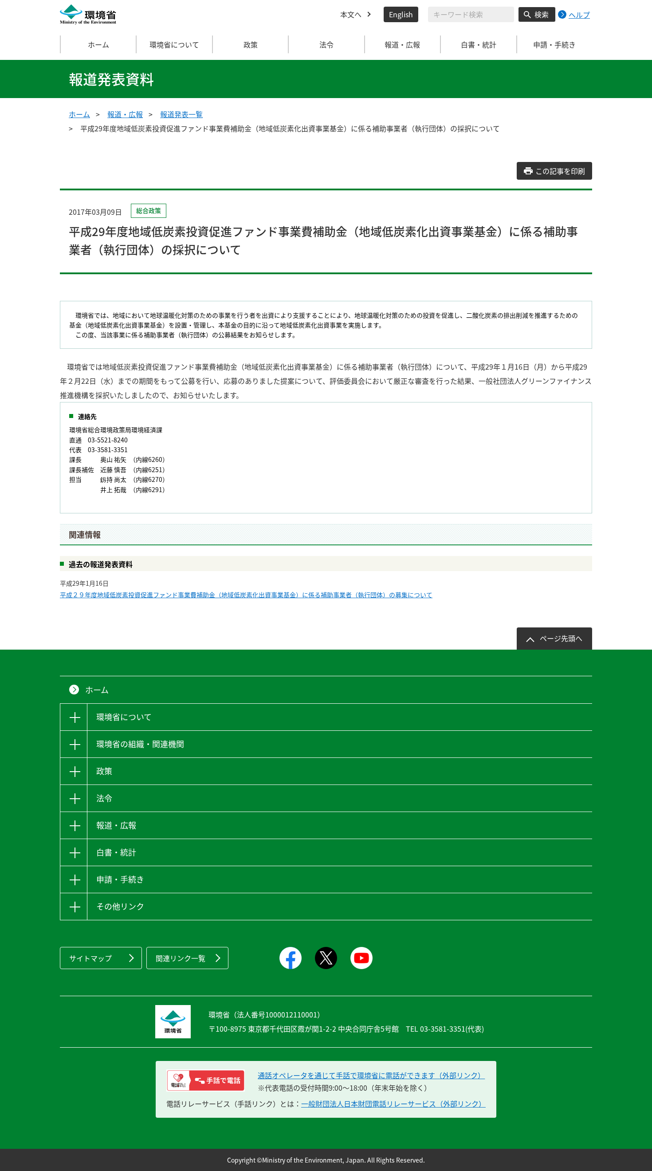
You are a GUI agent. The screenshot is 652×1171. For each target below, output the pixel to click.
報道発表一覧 (181, 114)
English (401, 14)
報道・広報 (125, 114)
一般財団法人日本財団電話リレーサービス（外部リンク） (393, 1103)
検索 (541, 14)
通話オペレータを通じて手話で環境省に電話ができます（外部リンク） (371, 1075)
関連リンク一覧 (180, 958)
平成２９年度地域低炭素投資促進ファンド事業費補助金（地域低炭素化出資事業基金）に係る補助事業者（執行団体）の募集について (246, 594)
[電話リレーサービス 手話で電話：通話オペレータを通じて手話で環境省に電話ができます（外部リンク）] (205, 1080)
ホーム (98, 44)
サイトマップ (90, 958)
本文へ (350, 14)
